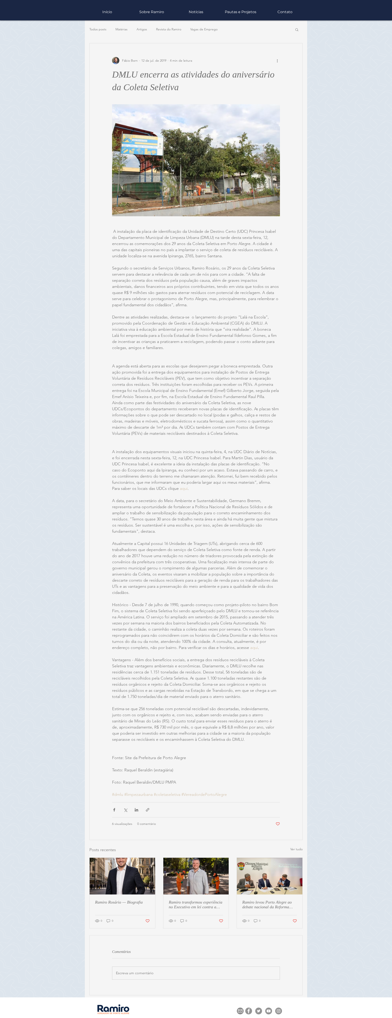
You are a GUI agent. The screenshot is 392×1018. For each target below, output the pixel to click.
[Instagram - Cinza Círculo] (278, 1011)
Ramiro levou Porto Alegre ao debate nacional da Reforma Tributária (267, 904)
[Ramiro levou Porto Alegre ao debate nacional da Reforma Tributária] (269, 876)
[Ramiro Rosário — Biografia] (122, 876)
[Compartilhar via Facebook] (114, 810)
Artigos (142, 29)
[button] (240, 12)
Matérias (121, 29)
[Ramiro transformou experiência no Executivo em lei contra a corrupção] (196, 876)
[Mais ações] (277, 60)
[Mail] (240, 1011)
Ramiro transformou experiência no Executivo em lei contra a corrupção (195, 904)
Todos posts (97, 29)
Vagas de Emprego (204, 29)
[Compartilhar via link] (147, 810)
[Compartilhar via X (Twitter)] (125, 810)
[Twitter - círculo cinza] (258, 1011)
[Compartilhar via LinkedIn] (136, 810)
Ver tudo (296, 849)
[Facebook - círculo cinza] (248, 1011)
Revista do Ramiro (168, 29)
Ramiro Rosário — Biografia (119, 902)
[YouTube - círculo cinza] (268, 1011)
